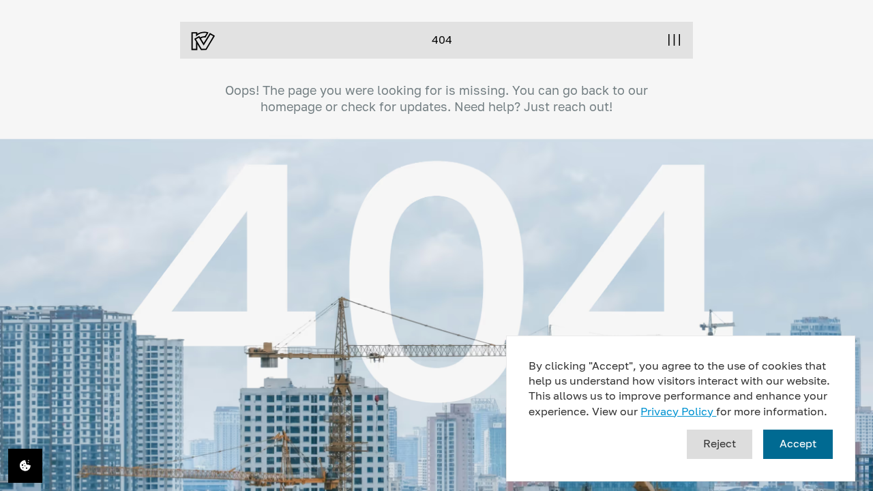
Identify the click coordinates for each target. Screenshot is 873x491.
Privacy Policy (678, 411)
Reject (719, 443)
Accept (798, 443)
